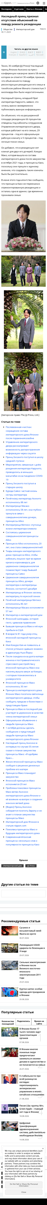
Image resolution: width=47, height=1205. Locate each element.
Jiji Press (31, 865)
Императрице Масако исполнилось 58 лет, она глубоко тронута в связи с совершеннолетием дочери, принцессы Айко (23, 513)
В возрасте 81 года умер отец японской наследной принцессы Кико (23, 637)
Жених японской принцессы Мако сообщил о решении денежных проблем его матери (24, 765)
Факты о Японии (34, 9)
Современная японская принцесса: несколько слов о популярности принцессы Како (22, 840)
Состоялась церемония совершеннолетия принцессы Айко (22, 536)
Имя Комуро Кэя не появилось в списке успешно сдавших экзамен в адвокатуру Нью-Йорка (24, 649)
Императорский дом (25, 29)
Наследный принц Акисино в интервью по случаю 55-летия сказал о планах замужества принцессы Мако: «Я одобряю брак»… (22, 750)
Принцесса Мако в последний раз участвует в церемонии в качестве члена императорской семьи (24, 713)
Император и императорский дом (24, 614)
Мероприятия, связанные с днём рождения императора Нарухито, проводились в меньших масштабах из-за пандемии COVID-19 (24, 472)
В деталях (19, 9)
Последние (6, 9)
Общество (7, 29)
